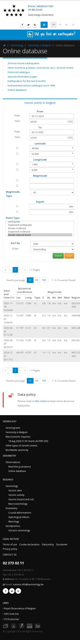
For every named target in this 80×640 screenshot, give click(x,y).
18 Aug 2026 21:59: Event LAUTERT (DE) (28, 441)
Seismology (16, 45)
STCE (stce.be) (11, 619)
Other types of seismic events (21, 445)
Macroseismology (17, 503)
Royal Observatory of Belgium (20, 608)
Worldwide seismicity (17, 449)
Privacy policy (10, 548)
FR (60, 24)
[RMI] (21, 625)
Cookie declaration (29, 544)
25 (30, 280)
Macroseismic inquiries (18, 436)
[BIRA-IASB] (13, 625)
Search (58, 255)
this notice (41, 401)
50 (36, 280)
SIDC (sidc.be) (11, 613)
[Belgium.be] (37, 625)
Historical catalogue (19, 72)
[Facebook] (22, 25)
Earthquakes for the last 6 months (27, 81)
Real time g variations (19, 466)
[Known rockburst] (40, 228)
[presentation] (17, 147)
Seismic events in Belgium (40, 102)
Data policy (48, 544)
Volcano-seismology (19, 530)
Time (17, 121)
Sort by (15, 243)
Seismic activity (16, 494)
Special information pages (22, 76)
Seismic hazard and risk (21, 499)
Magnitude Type (13, 193)
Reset (69, 255)
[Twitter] (28, 25)
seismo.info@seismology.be (28, 584)
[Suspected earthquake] (40, 225)
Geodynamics (13, 525)
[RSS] (35, 25)
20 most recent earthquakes (23, 63)
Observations (13, 462)
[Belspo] (29, 625)
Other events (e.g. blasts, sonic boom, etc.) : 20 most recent (40, 67)
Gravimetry (11, 508)
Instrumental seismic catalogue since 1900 (31, 85)
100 (44, 280)
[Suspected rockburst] (40, 231)
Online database (17, 90)
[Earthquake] (40, 221)
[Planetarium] (5, 625)
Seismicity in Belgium (39, 45)
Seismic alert (15, 490)
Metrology (13, 521)
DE (73, 24)
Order (15, 248)
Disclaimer (62, 544)
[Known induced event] (40, 235)
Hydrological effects (18, 517)
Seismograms (13, 427)
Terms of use (10, 544)
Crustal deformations (19, 512)
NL (66, 24)
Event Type (13, 217)
